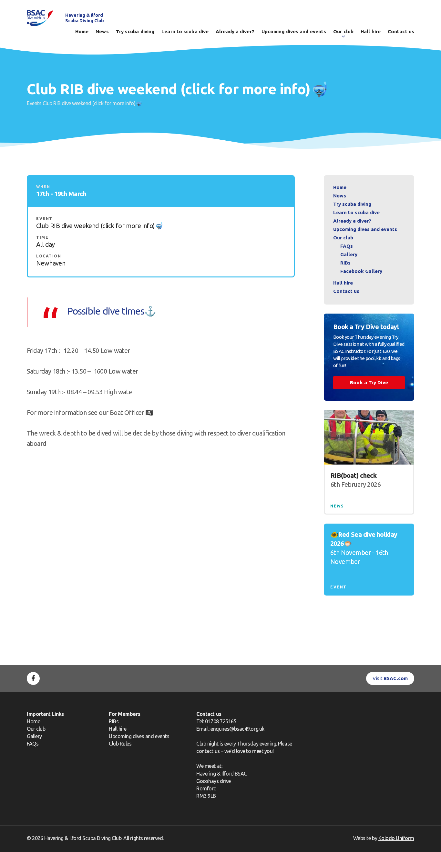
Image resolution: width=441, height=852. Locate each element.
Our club (343, 31)
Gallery (348, 254)
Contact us (401, 31)
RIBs (345, 263)
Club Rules (120, 744)
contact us (208, 751)
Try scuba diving (135, 31)
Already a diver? (235, 31)
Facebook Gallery (361, 271)
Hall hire (371, 31)
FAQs (346, 246)
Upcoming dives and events (294, 31)
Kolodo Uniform (396, 838)
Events (34, 103)
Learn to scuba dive (185, 31)
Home (81, 31)
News (102, 31)
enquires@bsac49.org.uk (237, 729)
